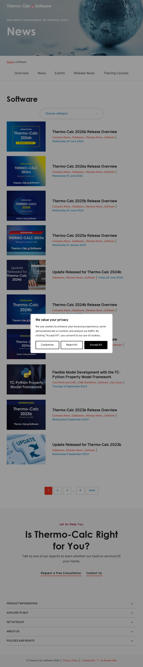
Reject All (71, 345)
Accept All (96, 345)
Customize (47, 345)
